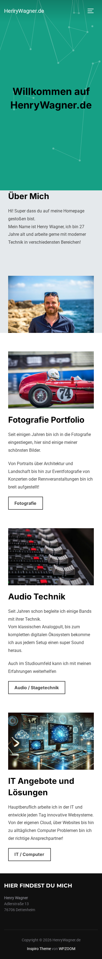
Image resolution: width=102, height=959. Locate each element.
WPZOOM (67, 948)
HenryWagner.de (24, 11)
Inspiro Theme (39, 948)
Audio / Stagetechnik (36, 687)
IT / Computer (29, 854)
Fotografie (25, 503)
